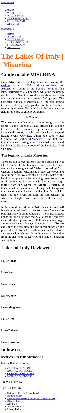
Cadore (5, 85)
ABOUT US (13, 23)
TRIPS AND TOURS (18, 18)
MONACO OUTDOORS (19, 376)
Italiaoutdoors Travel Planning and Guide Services (31, 398)
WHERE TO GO (15, 15)
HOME (11, 10)
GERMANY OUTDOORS (20, 373)
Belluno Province (46, 88)
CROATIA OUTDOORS (19, 368)
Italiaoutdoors (7, 2)
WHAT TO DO (15, 13)
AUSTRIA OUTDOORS (19, 371)
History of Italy (14, 401)
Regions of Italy (15, 395)
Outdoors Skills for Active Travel (23, 393)
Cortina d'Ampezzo (30, 138)
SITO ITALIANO (16, 21)
